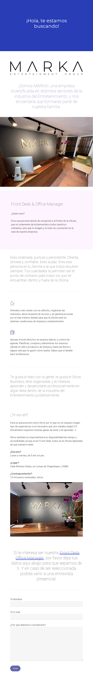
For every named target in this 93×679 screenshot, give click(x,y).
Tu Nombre (16, 599)
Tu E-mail (15, 612)
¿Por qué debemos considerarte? (28, 624)
